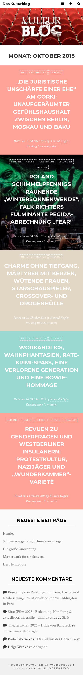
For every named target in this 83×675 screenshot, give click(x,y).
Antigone (40, 646)
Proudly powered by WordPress (40, 664)
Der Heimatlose (14, 564)
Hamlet (8, 533)
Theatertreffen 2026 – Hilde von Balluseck (39, 625)
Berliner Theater (33, 72)
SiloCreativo (56, 668)
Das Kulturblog (16, 4)
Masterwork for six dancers (23, 556)
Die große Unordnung (19, 548)
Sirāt (65, 617)
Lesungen (65, 161)
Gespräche (47, 161)
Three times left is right (20, 631)
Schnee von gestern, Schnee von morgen (33, 541)
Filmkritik (43, 420)
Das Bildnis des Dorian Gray (58, 639)
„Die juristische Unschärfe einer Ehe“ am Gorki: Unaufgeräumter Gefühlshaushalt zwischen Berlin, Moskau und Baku (41, 104)
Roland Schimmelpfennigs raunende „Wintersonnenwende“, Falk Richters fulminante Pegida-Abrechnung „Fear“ (41, 199)
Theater (56, 72)
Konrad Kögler (59, 141)
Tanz (56, 420)
